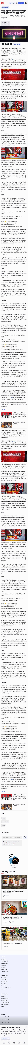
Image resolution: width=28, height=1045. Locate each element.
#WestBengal (16, 340)
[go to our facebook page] (2, 1016)
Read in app (17, 44)
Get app (13, 3)
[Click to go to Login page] (26, 3)
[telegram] (2, 1023)
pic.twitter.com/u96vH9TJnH (7, 348)
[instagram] (2, 1019)
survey (3, 825)
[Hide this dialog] (26, 1027)
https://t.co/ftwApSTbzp (11, 221)
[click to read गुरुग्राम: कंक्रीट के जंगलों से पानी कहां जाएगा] (14, 934)
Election (3, 818)
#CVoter (7, 218)
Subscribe (21, 3)
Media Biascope (4, 998)
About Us (3, 959)
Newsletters (4, 990)
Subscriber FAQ (4, 982)
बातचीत (11, 398)
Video (9, 1042)
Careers (3, 967)
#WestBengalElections (6, 341)
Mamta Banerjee (5, 822)
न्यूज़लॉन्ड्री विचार (4, 961)
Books (2, 1006)
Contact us (3, 965)
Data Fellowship (5, 1004)
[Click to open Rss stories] (5, 1019)
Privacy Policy (4, 969)
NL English (3, 996)
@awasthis (11, 218)
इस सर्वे (13, 59)
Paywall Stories (4, 984)
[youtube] (8, 1016)
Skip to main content (7, 9)
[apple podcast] (8, 1019)
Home (4, 1042)
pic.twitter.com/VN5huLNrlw (7, 225)
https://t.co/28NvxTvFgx (11, 223)
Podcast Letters (4, 986)
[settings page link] (17, 3)
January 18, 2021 (19, 226)
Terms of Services (5, 971)
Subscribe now (5, 1038)
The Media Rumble (5, 1002)
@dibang (16, 218)
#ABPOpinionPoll (5, 212)
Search (19, 1043)
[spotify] (8, 1023)
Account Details (4, 980)
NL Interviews (4, 1000)
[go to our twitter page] (5, 1016)
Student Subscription (6, 988)
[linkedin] (5, 1023)
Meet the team (4, 963)
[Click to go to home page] (2, 3)
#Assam (3, 218)
